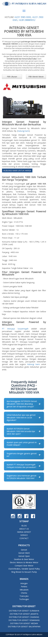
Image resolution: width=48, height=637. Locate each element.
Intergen (24, 583)
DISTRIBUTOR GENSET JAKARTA (24, 614)
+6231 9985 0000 (22, 17)
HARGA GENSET (24, 532)
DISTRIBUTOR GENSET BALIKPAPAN (24, 626)
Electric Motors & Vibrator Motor (24, 562)
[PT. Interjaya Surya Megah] (24, 4)
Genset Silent (24, 553)
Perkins (24, 586)
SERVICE (24, 535)
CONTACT (24, 538)
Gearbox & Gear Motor (24, 559)
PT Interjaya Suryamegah (15, 328)
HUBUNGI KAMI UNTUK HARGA (17, 170)
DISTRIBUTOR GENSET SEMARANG (24, 620)
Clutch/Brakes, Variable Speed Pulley (24, 568)
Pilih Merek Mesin (36, 76)
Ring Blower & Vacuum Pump (24, 572)
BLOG (24, 525)
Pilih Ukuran (12, 76)
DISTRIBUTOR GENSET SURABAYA (24, 610)
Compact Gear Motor (24, 565)
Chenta (24, 593)
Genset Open (24, 556)
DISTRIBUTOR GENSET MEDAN (24, 623)
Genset (24, 549)
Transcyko (24, 596)
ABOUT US (24, 529)
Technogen (24, 599)
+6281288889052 (27, 20)
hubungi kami (23, 131)
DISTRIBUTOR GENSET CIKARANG (24, 617)
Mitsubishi (24, 589)
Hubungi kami (33, 364)
